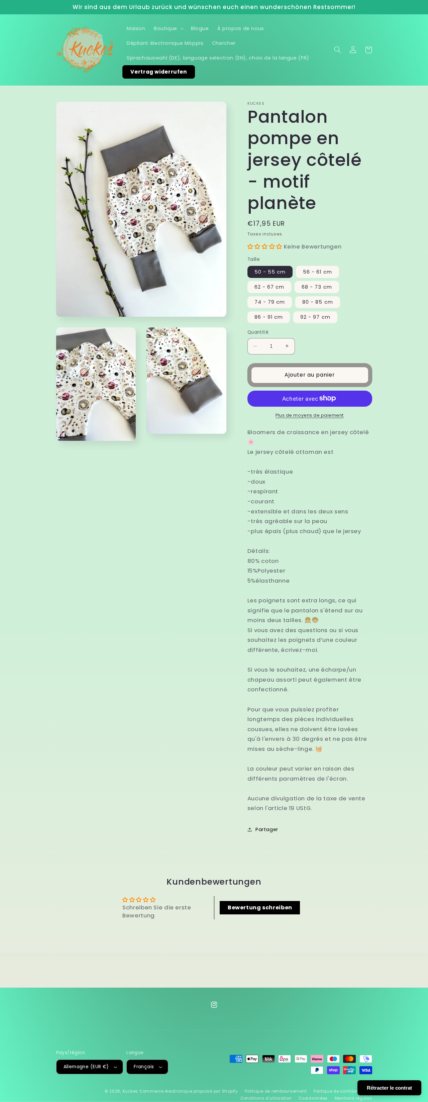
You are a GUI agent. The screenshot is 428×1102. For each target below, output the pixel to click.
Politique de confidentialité (343, 1091)
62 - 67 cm (269, 286)
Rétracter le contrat (389, 1088)
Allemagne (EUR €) (86, 1067)
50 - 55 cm (270, 271)
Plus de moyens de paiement (310, 415)
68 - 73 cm (317, 286)
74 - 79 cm (269, 301)
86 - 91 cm (268, 316)
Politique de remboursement (276, 1091)
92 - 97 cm (315, 316)
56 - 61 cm (317, 271)
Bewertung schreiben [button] (260, 907)
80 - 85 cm (317, 301)
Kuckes (130, 1091)
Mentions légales (353, 1098)
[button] (168, 28)
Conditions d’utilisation (266, 1098)
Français (144, 1067)
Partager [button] (266, 829)
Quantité (258, 332)
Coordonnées (313, 1098)
